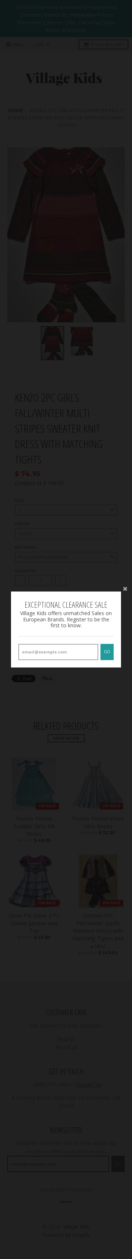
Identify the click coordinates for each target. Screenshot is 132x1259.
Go (107, 651)
